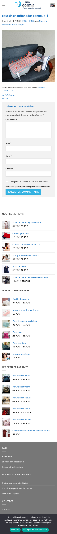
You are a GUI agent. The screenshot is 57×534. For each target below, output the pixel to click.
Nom (8, 143)
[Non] (53, 524)
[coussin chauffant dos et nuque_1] (28, 55)
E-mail (9, 156)
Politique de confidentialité (15, 483)
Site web (9, 168)
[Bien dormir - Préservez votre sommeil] (28, 4)
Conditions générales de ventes (17, 488)
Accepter (15, 530)
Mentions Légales (10, 493)
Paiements (7, 456)
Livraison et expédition (13, 461)
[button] (3, 4)
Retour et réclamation (12, 467)
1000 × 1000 (28, 21)
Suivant (7, 98)
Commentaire (12, 119)
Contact (6, 509)
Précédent (8, 95)
